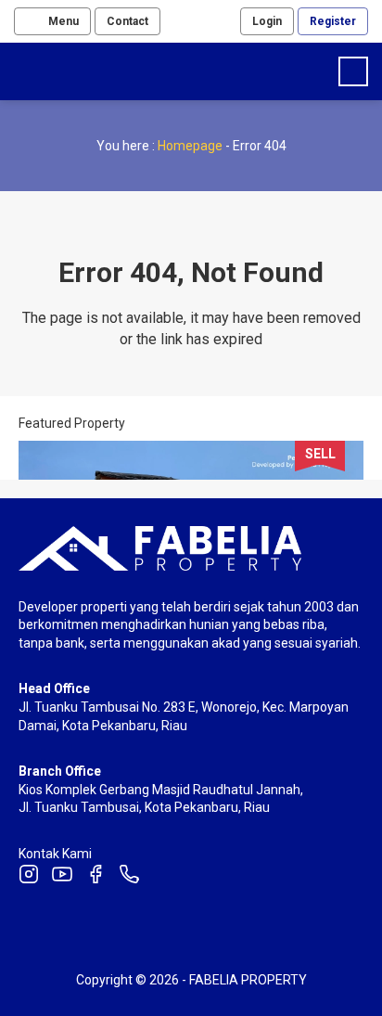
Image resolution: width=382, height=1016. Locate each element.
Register (333, 21)
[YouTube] (62, 877)
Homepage (190, 145)
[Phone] (129, 877)
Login (267, 21)
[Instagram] (29, 877)
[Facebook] (95, 877)
